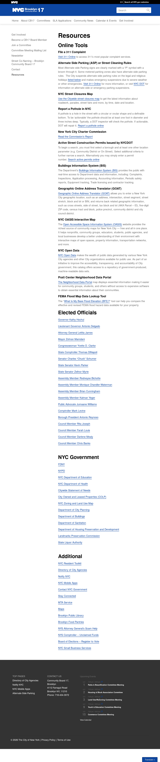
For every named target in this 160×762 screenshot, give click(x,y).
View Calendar (86, 720)
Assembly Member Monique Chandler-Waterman (85, 384)
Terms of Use (63, 739)
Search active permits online (83, 159)
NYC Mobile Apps (21, 688)
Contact (16, 69)
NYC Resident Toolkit (69, 563)
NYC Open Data (67, 255)
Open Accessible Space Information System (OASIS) (92, 224)
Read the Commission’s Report (75, 136)
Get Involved (126, 20)
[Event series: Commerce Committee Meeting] (102, 711)
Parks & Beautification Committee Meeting (106, 685)
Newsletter (17, 55)
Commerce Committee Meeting (101, 714)
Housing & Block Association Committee (105, 692)
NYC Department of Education (75, 477)
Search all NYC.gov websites (136, 2)
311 (121, 2)
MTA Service (65, 602)
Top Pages (18, 676)
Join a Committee (21, 45)
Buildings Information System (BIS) (98, 170)
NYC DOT (139, 83)
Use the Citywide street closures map (79, 98)
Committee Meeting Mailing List (29, 50)
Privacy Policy (48, 739)
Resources (18, 74)
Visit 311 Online (67, 56)
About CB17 (27, 20)
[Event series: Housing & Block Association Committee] (102, 689)
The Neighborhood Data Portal (75, 282)
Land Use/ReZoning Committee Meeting (105, 699)
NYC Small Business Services (74, 648)
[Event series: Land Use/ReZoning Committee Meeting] (102, 697)
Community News (83, 20)
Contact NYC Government (72, 589)
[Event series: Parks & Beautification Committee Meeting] (102, 682)
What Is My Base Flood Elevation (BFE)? (87, 301)
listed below (74, 79)
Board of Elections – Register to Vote (78, 641)
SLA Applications (62, 20)
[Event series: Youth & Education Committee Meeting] (102, 704)
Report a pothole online (91, 125)
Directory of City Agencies (25, 680)
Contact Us (54, 676)
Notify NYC (64, 576)
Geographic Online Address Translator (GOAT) (84, 193)
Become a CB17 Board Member (29, 40)
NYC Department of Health (73, 483)
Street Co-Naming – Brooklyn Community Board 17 (28, 62)
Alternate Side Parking (23, 693)
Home (15, 20)
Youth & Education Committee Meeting (104, 707)
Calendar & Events (106, 20)
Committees (43, 20)
